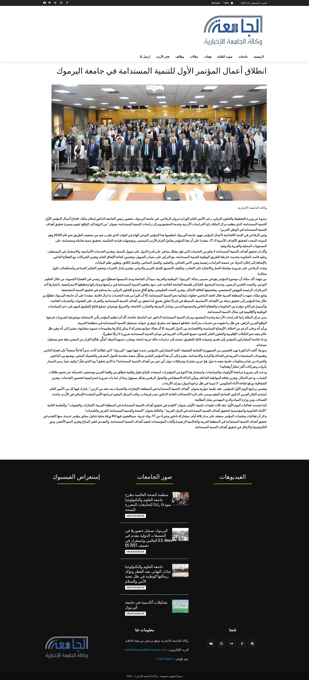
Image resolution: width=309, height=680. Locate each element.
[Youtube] (44, 3)
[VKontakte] (211, 643)
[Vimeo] (49, 3)
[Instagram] (61, 3)
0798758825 (164, 659)
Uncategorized (135, 516)
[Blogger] (252, 643)
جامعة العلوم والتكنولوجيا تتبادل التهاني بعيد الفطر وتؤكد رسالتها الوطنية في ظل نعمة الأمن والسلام (148, 574)
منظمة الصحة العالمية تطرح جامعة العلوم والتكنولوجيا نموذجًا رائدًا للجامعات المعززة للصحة (148, 502)
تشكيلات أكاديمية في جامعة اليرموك (146, 604)
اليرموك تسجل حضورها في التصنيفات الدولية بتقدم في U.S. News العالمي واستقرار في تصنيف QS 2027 (148, 538)
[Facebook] (67, 3)
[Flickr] (231, 643)
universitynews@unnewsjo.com (146, 650)
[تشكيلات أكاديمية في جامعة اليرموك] (180, 606)
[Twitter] (55, 3)
